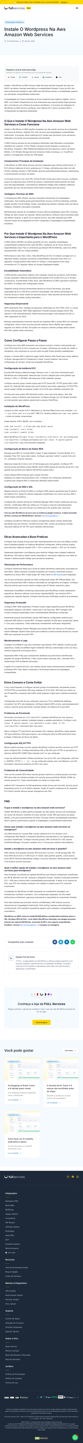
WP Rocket (58, 574)
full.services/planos (49, 516)
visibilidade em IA (13, 1061)
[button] (77, 8)
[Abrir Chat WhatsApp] (75, 1437)
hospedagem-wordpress (14, 22)
